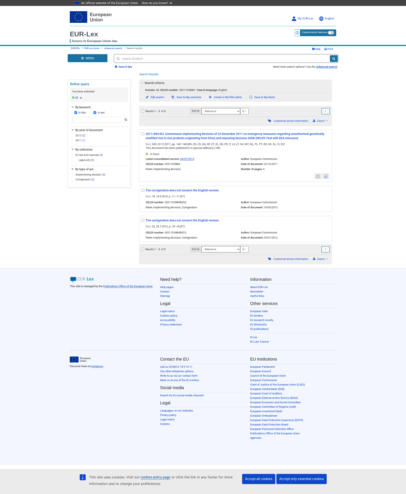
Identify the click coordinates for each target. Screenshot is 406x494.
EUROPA (75, 48)
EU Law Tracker (259, 341)
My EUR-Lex (305, 18)
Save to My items (264, 97)
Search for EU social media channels (182, 395)
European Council (260, 371)
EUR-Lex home (91, 48)
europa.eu (97, 366)
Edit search (157, 97)
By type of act (84, 169)
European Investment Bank (266, 411)
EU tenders (256, 315)
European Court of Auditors (266, 393)
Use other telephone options (176, 371)
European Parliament (262, 366)
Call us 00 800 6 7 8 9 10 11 (176, 366)
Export (321, 120)
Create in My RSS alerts (227, 97)
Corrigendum (84, 179)
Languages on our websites (176, 410)
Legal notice (167, 311)
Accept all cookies (258, 479)
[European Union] (80, 359)
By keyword (83, 107)
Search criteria (154, 83)
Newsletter (256, 291)
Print (330, 49)
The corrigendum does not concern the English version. (182, 190)
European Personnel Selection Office (272, 429)
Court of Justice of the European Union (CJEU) (277, 384)
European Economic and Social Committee (275, 402)
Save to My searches (189, 97)
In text (101, 112)
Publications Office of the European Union (128, 286)
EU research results (261, 320)
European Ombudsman (263, 415)
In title (82, 112)
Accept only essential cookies (301, 479)
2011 (80, 140)
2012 (80, 135)
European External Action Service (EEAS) (274, 397)
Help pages (167, 287)
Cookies (165, 423)
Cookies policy (168, 315)
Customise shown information (291, 120)
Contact (164, 291)
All (76, 97)
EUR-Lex (84, 34)
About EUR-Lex (259, 287)
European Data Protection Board (269, 424)
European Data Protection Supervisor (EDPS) (276, 420)
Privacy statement (171, 324)
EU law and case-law (89, 155)
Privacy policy (168, 415)
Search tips (125, 66)
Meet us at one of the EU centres (179, 380)
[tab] (235, 83)
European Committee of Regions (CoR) (273, 406)
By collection (84, 149)
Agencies (255, 437)
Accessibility (167, 320)
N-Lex (253, 337)
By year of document (89, 130)
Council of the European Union (268, 375)
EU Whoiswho (258, 324)
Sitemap (165, 296)
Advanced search (113, 48)
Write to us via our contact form (179, 375)
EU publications (259, 329)
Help (317, 49)
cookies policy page (155, 477)
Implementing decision (90, 174)
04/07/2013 (187, 159)
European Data (259, 311)
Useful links (257, 296)
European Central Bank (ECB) (267, 389)
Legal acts (86, 160)
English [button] (329, 18)
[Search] (334, 58)
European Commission (263, 380)
